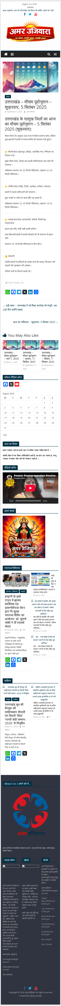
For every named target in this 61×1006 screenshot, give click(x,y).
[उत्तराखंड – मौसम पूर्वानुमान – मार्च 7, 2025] (12, 341)
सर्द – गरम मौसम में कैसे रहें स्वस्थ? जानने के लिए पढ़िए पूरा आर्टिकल (44, 649)
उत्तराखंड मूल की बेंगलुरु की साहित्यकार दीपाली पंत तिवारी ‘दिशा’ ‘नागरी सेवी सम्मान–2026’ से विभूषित (15, 713)
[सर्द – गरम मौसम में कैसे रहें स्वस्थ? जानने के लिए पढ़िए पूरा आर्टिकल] (44, 636)
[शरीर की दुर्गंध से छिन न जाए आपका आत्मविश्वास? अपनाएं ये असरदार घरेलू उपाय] (40, 574)
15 (45, 412)
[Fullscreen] (54, 500)
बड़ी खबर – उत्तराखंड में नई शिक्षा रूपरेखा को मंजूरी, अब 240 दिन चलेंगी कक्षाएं (30, 307)
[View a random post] (55, 54)
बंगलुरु (8, 699)
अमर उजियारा (31, 111)
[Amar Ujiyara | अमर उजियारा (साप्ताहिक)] (30, 790)
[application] (30, 488)
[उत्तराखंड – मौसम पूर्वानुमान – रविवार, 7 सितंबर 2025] (49, 341)
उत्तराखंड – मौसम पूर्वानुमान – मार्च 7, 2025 (11, 355)
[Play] (6, 500)
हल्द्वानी (23, 591)
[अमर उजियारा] (6, 54)
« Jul (4, 434)
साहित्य (15, 699)
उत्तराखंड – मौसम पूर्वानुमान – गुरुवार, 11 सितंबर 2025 (29, 357)
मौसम (8, 96)
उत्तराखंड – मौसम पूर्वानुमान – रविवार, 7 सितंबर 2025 (48, 357)
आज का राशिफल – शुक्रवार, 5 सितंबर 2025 (35, 322)
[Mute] (50, 500)
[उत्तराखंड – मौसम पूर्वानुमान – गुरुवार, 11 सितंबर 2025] (30, 341)
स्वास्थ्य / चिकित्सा (12, 591)
